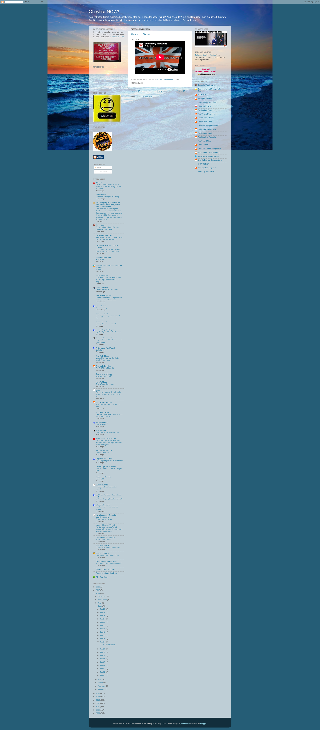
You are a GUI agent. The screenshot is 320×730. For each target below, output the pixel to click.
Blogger (203, 724)
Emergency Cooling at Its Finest (107, 555)
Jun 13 (103, 649)
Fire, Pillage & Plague (105, 330)
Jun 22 (103, 622)
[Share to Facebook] (139, 83)
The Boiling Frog (205, 110)
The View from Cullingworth (209, 149)
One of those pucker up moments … (109, 547)
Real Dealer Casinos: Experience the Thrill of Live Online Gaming (109, 238)
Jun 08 (103, 659)
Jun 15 (103, 639)
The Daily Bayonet (103, 296)
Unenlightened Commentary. (210, 160)
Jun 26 (103, 612)
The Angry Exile (204, 106)
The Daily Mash (102, 356)
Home (160, 91)
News (98, 390)
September (102, 600)
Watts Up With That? (206, 172)
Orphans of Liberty (104, 374)
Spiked (99, 183)
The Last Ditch (102, 314)
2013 (98, 700)
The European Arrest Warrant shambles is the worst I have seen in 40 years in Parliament (109, 529)
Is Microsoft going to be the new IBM (109, 499)
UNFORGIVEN (203, 164)
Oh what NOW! (104, 11)
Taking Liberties (103, 322)
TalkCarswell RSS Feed (207, 102)
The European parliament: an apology (109, 461)
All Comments (102, 172)
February (102, 686)
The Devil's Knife (205, 122)
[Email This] (132, 83)
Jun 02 (103, 672)
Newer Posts (137, 91)
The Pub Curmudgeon (207, 129)
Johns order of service (104, 519)
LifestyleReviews (103, 505)
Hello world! (100, 479)
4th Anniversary (101, 308)
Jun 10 (103, 655)
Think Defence (102, 275)
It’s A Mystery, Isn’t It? (104, 376)
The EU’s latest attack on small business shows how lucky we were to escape (109, 187)
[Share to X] (136, 83)
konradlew (185, 724)
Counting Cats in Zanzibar (107, 467)
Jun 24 (103, 619)
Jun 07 (103, 662)
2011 (98, 706)
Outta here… (100, 350)
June (100, 606)
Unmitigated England (207, 168)
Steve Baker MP (102, 288)
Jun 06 (103, 665)
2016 (98, 593)
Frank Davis (101, 306)
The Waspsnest (102, 545)
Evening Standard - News (106, 561)
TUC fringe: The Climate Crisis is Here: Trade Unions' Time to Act (108, 250)
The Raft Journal (205, 133)
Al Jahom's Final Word (105, 348)
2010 (98, 710)
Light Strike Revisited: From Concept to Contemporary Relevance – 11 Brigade (109, 280)
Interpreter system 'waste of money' (109, 563)
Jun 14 (103, 642)
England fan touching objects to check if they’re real (107, 359)
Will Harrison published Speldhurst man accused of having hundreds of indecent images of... (109, 443)
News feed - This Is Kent (106, 438)
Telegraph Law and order (106, 338)
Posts (98, 168)
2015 (98, 693)
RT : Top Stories (103, 577)
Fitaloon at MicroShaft (105, 537)
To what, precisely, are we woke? (108, 316)
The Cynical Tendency (207, 114)
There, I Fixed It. (103, 553)
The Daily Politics (103, 366)
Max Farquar (101, 430)
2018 (98, 587)
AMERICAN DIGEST (104, 451)
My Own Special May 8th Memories (109, 332)
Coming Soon (101, 424)
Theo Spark (101, 225)
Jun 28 (103, 609)
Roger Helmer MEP (104, 459)
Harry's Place (101, 382)
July (100, 603)
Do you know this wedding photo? (108, 432)
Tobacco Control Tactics (205, 55)
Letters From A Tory (104, 235)
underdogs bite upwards (208, 156)
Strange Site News (102, 453)
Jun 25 (103, 616)
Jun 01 (103, 675)
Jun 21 (103, 625)
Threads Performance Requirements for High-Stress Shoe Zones (109, 299)
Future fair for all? (103, 477)
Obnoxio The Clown (206, 85)
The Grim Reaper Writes (208, 126)
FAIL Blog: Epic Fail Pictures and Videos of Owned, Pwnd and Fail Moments (108, 205)
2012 (98, 703)
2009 (98, 713)
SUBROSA (202, 95)
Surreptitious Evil (205, 99)
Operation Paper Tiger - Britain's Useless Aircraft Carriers (107, 228)
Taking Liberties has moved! (106, 324)
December (102, 596)
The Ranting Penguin (207, 137)
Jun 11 (103, 652)
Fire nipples (100, 259)
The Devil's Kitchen (104, 402)
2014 (98, 697)
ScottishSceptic (102, 412)
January (101, 689)
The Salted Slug (204, 141)
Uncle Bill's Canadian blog (209, 152)
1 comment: (169, 79)
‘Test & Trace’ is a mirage (105, 384)
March (100, 683)
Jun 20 (103, 629)
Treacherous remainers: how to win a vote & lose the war (109, 415)
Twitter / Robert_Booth (105, 569)
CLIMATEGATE (102, 485)
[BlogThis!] (134, 83)
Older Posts (183, 91)
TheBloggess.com (103, 257)
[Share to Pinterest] (141, 83)
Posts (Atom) (147, 96)
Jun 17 (103, 635)
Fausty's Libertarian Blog (106, 573)
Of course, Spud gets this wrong (107, 197)
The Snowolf (203, 145)
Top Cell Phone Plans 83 (105, 368)
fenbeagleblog (102, 422)
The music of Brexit (140, 34)
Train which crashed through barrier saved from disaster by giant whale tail (108, 394)
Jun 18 (103, 632)
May (100, 679)
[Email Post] (176, 79)
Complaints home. (117, 37)
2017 (98, 590)
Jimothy (99, 269)
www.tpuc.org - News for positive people (106, 516)
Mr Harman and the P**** (105, 539)
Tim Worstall (101, 195)
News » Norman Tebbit (105, 525)
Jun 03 (103, 669)
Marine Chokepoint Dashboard (107, 290)
